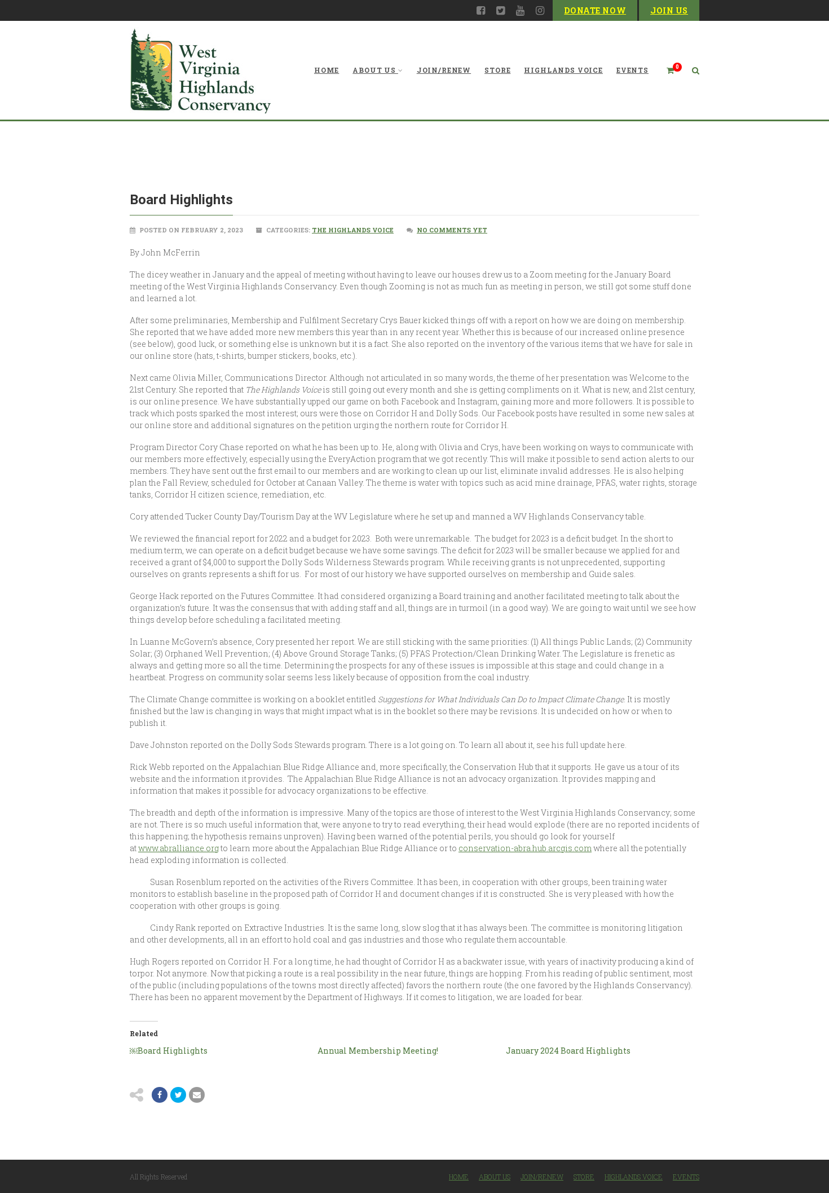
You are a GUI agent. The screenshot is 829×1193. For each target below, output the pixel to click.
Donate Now (595, 10)
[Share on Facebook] (159, 1095)
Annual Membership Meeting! (378, 1050)
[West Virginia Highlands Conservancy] (200, 70)
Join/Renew (444, 69)
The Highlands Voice (353, 230)
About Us (374, 69)
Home (326, 69)
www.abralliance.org (178, 848)
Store (497, 69)
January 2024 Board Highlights (568, 1050)
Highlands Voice (563, 69)
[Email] (197, 1095)
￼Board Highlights (169, 1050)
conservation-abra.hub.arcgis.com (525, 848)
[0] (665, 70)
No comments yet (452, 230)
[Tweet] (178, 1095)
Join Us (669, 10)
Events (632, 69)
